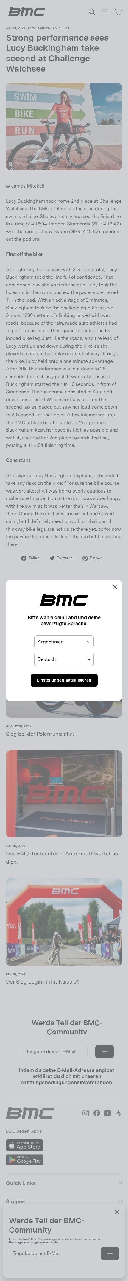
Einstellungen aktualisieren (64, 680)
